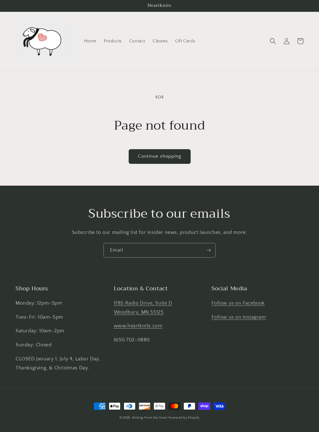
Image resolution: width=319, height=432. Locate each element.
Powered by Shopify (184, 418)
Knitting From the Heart (150, 418)
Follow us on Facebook (238, 303)
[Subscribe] (208, 250)
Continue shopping (159, 156)
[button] (273, 41)
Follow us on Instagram (239, 317)
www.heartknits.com (138, 326)
